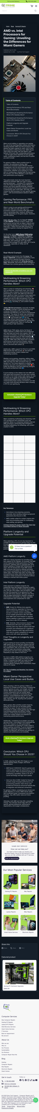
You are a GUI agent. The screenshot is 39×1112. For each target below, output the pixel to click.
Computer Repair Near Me (9, 1054)
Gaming (4, 1062)
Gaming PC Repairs (20, 26)
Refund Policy (21, 1106)
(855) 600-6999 (32, 1)
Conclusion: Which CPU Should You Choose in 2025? (18, 135)
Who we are (5, 1043)
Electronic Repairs (7, 1069)
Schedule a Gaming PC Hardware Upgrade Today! (19, 396)
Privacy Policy (11, 1106)
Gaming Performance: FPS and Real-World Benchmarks (19, 109)
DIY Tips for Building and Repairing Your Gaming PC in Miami (19, 670)
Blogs (12, 26)
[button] (35, 1100)
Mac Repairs (5, 1066)
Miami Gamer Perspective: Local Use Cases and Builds (19, 130)
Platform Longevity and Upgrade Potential (17, 124)
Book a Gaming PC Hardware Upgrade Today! (19, 739)
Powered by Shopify (8, 1108)
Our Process (5, 1048)
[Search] (35, 10)
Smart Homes (6, 1071)
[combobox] (19, 10)
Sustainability (5, 1050)
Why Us (4, 1045)
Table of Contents (12, 104)
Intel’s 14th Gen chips (10, 220)
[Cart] (32, 6)
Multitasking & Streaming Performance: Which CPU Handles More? (20, 114)
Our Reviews (5, 1052)
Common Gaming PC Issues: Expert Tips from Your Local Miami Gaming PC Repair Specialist (19, 525)
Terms (3, 1106)
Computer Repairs (7, 1064)
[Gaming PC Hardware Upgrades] (19, 975)
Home (7, 26)
